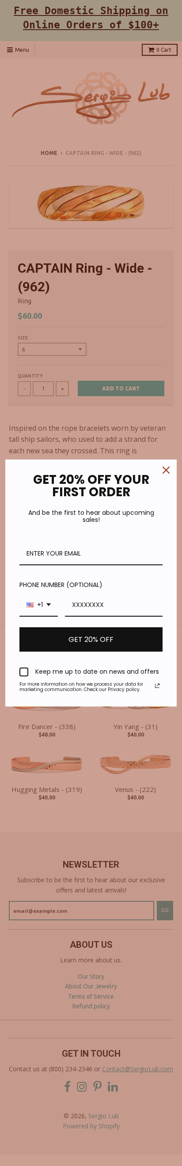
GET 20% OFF (91, 639)
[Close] (166, 470)
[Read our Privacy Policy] (157, 685)
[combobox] (38, 605)
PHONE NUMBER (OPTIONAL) (60, 584)
